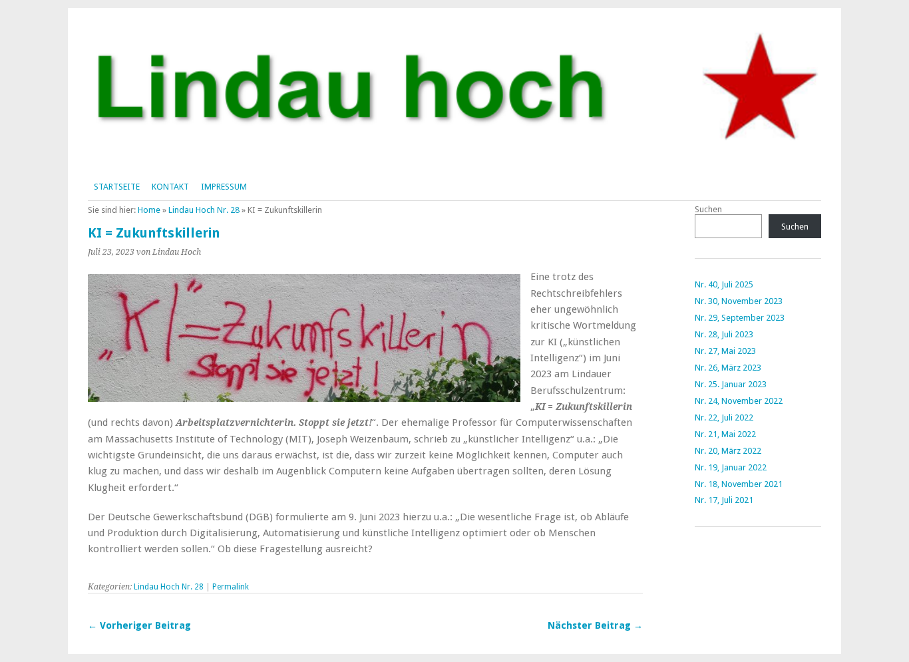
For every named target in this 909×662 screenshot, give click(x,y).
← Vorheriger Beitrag (139, 625)
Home (149, 210)
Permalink (230, 586)
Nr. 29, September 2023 (740, 318)
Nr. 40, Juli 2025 (724, 284)
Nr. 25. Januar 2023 (731, 384)
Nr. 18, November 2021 (739, 484)
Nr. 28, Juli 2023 (724, 334)
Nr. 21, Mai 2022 (725, 434)
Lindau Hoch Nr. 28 (204, 210)
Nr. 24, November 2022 (739, 401)
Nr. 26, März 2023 (728, 368)
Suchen (708, 209)
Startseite (117, 187)
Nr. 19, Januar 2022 (731, 467)
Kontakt (170, 187)
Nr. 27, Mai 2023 (725, 351)
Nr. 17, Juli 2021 (724, 500)
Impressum (224, 187)
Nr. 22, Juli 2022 (724, 417)
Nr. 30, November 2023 (739, 301)
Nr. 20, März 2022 (728, 451)
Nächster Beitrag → (595, 625)
